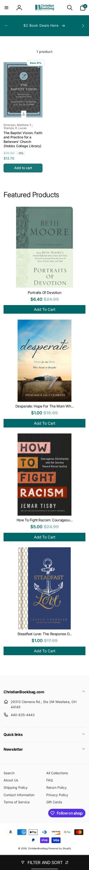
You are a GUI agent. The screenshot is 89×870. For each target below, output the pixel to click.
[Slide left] (6, 26)
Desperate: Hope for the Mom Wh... (44, 406)
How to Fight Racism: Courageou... (45, 520)
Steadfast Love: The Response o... (44, 634)
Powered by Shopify (59, 848)
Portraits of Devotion (44, 292)
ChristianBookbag (38, 848)
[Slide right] (83, 26)
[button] (6, 7)
